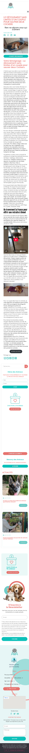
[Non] (27, 748)
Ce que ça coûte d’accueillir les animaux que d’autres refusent (14, 501)
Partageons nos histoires (11, 684)
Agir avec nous (9, 681)
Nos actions (18, 678)
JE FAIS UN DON (16, 351)
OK (6, 750)
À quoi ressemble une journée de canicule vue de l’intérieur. (15, 538)
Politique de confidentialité (17, 750)
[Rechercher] (26, 366)
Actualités (7, 678)
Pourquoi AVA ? (9, 674)
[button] (28, 11)
